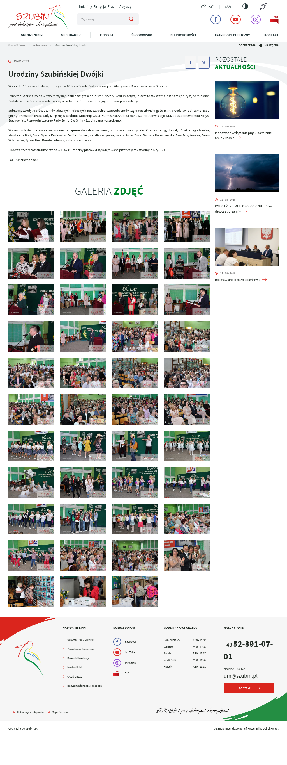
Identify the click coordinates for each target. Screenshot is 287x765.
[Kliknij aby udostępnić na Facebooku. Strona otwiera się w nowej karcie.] (190, 62)
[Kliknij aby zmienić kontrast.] (245, 6)
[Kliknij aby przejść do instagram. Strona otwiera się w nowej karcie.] (256, 19)
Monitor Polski (75, 667)
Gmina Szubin (32, 35)
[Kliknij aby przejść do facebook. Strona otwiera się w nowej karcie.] (215, 19)
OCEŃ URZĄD (74, 677)
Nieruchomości (183, 35)
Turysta (106, 35)
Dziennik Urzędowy (78, 658)
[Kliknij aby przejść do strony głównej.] (38, 27)
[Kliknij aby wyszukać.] (131, 19)
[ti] (245, 728)
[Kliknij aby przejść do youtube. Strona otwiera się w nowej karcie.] (235, 19)
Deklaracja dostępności (30, 712)
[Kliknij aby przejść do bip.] (274, 19)
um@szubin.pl (241, 675)
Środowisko (141, 35)
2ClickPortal (271, 728)
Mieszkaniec (71, 35)
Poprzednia (247, 45)
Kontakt (271, 35)
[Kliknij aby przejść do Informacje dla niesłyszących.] (263, 7)
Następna (272, 45)
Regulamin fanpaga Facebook (84, 685)
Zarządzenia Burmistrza (80, 649)
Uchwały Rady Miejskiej (80, 640)
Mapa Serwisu (60, 712)
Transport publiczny (232, 35)
